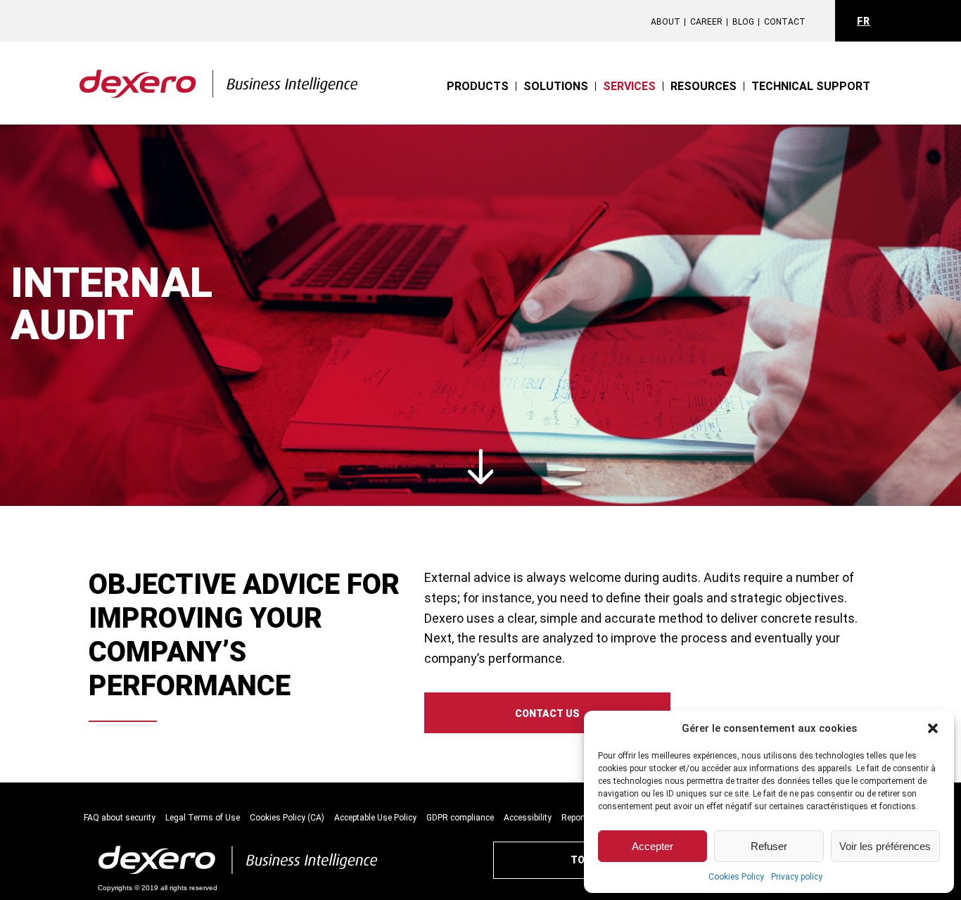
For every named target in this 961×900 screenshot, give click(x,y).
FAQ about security (119, 818)
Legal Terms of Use (202, 818)
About (665, 22)
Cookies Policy (736, 877)
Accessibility (528, 818)
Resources (703, 86)
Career (706, 22)
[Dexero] (219, 73)
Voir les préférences (885, 846)
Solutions (555, 86)
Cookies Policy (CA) (287, 818)
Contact (785, 22)
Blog (743, 22)
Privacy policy (796, 877)
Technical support (810, 86)
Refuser (769, 846)
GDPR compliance (460, 818)
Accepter (652, 846)
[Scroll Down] (481, 467)
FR (863, 21)
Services (629, 86)
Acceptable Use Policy (375, 818)
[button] (933, 728)
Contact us (547, 713)
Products (478, 86)
